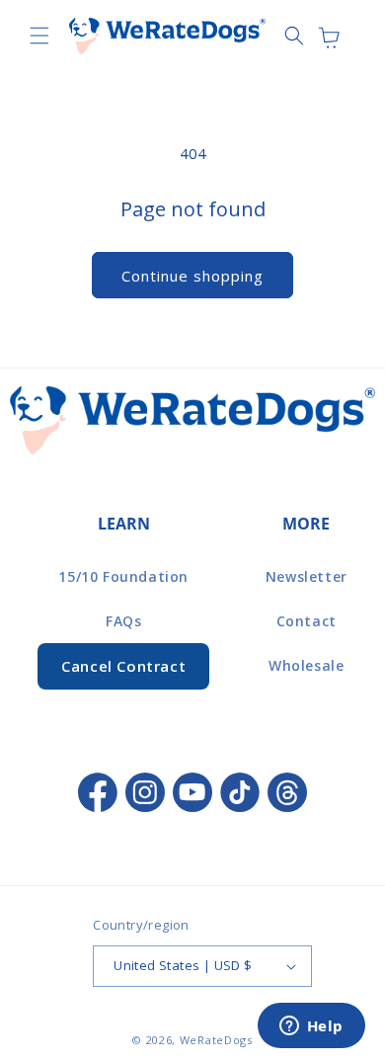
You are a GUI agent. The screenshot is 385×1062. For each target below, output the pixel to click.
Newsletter (306, 576)
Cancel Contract (123, 666)
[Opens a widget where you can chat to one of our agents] (311, 1027)
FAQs (123, 621)
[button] (39, 35)
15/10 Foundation (123, 576)
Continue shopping (192, 276)
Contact (306, 621)
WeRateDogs (216, 1039)
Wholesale (306, 665)
